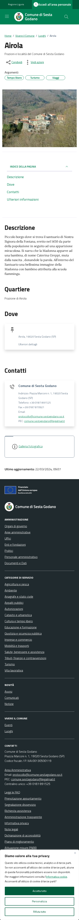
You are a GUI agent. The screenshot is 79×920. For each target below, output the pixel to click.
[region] (39, 885)
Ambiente (11, 590)
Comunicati (12, 697)
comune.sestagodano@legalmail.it (44, 421)
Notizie (9, 703)
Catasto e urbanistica (18, 615)
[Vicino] (75, 853)
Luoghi (9, 731)
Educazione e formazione (21, 627)
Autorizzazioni (14, 608)
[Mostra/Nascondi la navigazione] (7, 16)
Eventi (8, 725)
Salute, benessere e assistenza (24, 652)
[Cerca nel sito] (66, 16)
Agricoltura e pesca (17, 584)
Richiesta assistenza (18, 810)
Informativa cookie (56, 877)
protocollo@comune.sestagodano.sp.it (41, 416)
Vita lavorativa (14, 670)
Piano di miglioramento (19, 841)
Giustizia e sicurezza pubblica (23, 633)
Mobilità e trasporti (17, 645)
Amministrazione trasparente (23, 817)
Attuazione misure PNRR (21, 847)
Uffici (8, 538)
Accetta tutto (40, 891)
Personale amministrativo (21, 557)
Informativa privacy (17, 823)
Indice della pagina (23, 166)
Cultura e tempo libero (19, 621)
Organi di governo (16, 526)
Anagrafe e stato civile (19, 596)
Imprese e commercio (18, 639)
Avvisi (8, 691)
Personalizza (39, 901)
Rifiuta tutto (39, 912)
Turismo (10, 664)
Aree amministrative (17, 532)
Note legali (11, 829)
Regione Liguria (16, 4)
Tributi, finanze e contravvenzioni (25, 658)
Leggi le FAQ (12, 792)
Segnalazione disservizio (20, 804)
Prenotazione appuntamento (23, 798)
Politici (9, 550)
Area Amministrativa (18, 770)
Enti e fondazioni (15, 544)
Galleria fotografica (31, 446)
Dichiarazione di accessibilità (22, 835)
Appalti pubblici (14, 602)
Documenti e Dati (16, 563)
